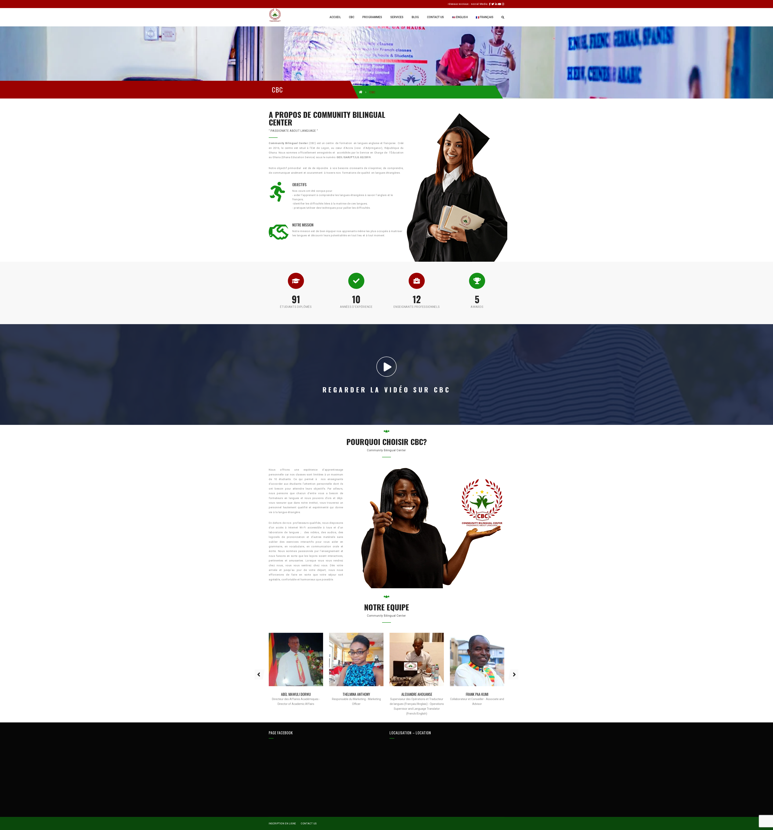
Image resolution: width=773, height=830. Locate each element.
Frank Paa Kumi (416, 694)
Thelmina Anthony (296, 694)
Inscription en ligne (282, 823)
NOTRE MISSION (302, 224)
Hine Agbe (477, 694)
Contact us (309, 823)
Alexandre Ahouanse (356, 694)
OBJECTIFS (299, 184)
